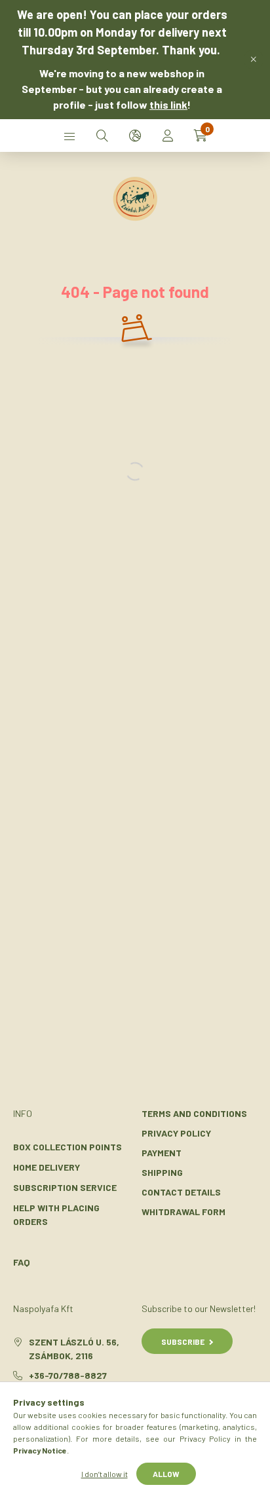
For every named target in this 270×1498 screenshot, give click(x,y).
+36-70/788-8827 (68, 1375)
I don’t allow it (104, 1473)
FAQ (21, 1262)
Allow (166, 1473)
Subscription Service (65, 1187)
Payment (162, 1152)
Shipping (162, 1172)
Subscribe (182, 1341)
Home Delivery (46, 1167)
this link (168, 104)
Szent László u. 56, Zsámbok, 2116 (74, 1348)
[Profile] (168, 135)
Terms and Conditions (194, 1113)
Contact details (181, 1191)
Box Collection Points (67, 1146)
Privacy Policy (176, 1133)
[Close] (253, 59)
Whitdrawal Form (183, 1211)
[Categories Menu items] (69, 135)
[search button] (102, 135)
